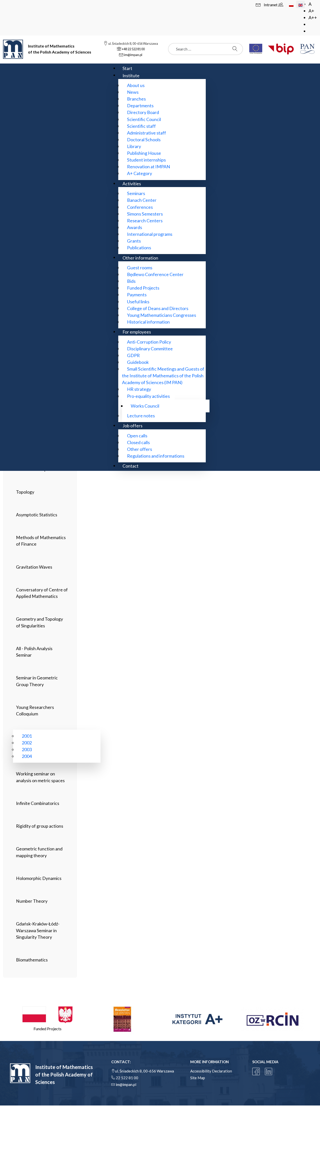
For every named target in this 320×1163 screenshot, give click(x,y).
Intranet (271, 4)
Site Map (197, 1077)
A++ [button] (312, 17)
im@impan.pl (126, 1084)
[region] (160, 1019)
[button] (47, 1019)
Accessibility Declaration (211, 1071)
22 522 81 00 (127, 1077)
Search (236, 49)
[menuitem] (127, 68)
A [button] (310, 4)
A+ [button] (311, 11)
